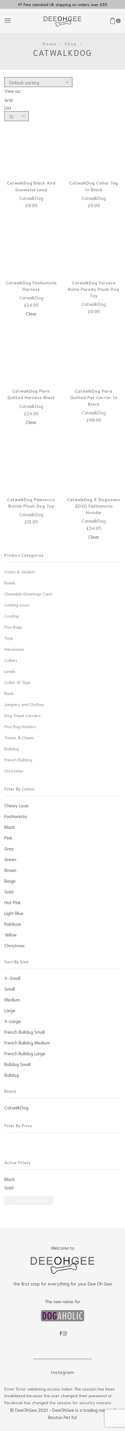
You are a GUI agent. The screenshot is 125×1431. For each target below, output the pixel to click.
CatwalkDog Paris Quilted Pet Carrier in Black (93, 397)
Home (50, 44)
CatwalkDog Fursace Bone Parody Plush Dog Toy (93, 289)
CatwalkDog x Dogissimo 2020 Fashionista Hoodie (93, 505)
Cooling (11, 615)
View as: (12, 91)
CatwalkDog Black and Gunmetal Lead (31, 186)
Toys (8, 638)
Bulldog (11, 748)
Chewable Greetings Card (28, 593)
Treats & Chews (19, 737)
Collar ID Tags (17, 682)
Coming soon (16, 604)
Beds (9, 693)
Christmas (13, 770)
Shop (71, 44)
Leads (9, 671)
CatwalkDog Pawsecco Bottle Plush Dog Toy (31, 502)
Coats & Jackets (19, 571)
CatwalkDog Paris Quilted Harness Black (31, 394)
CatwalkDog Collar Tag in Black (93, 186)
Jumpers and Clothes (24, 704)
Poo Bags (13, 627)
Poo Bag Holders (20, 726)
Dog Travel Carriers (22, 715)
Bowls (9, 582)
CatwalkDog (31, 198)
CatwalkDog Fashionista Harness (31, 286)
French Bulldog (18, 759)
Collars (10, 660)
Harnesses (14, 649)
